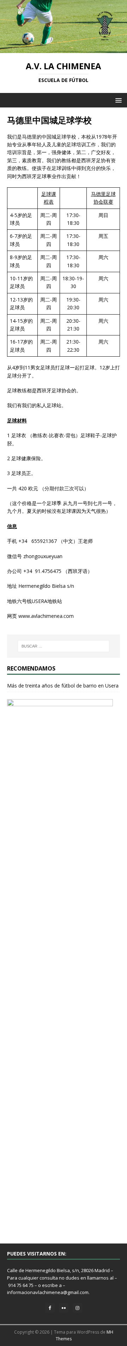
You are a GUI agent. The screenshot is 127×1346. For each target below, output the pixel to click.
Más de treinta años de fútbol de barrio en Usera (63, 685)
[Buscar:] (63, 646)
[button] (117, 100)
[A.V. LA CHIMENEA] (63, 49)
